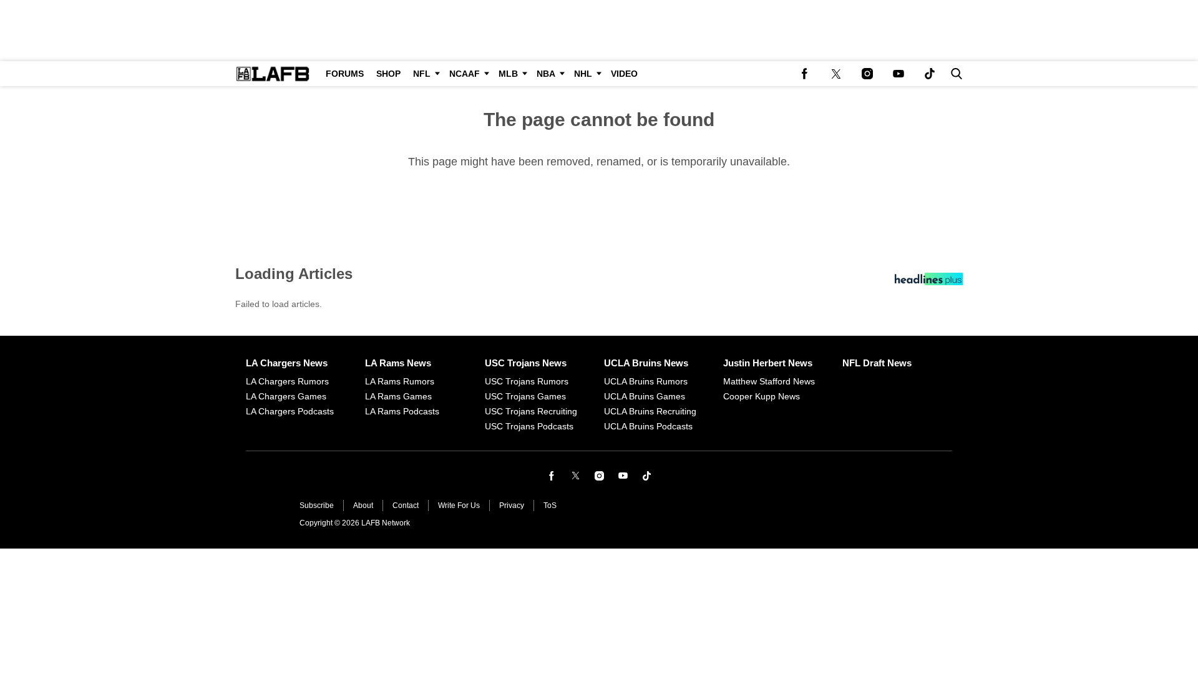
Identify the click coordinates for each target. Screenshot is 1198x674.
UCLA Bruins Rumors (646, 381)
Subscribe (317, 505)
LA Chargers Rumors (287, 381)
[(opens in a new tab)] (805, 73)
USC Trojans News (526, 363)
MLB (508, 74)
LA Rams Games (398, 396)
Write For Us (459, 505)
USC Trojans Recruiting (531, 411)
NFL (422, 74)
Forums (345, 74)
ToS (550, 505)
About (363, 505)
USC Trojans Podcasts (529, 426)
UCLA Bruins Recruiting (650, 411)
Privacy (511, 505)
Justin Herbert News (767, 363)
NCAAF (464, 74)
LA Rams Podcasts (402, 411)
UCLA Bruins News (646, 363)
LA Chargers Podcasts (290, 411)
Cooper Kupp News (761, 396)
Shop (388, 74)
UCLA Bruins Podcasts (648, 426)
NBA (546, 74)
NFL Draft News (877, 363)
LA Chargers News (287, 363)
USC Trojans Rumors (526, 381)
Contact (405, 505)
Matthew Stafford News (769, 381)
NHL (583, 74)
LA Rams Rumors (399, 381)
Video (624, 74)
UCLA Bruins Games (644, 396)
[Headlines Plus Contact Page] (929, 282)
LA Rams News (398, 363)
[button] (954, 73)
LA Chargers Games (286, 396)
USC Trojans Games (525, 396)
